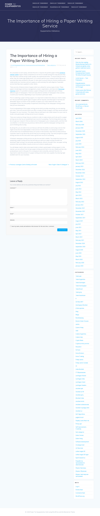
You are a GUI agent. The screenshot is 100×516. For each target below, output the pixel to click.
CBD (77, 331)
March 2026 (79, 121)
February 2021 (80, 240)
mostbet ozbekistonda (82, 404)
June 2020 (78, 253)
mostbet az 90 (80, 392)
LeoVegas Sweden (81, 385)
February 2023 (80, 163)
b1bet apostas (80, 308)
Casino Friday (79, 327)
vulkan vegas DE (80, 451)
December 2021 (80, 208)
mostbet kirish (80, 401)
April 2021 (78, 234)
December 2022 (80, 169)
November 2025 (80, 131)
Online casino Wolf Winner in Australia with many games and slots (83, 92)
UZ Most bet (79, 448)
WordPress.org (80, 496)
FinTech (78, 350)
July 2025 (78, 141)
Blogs (77, 315)
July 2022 (78, 185)
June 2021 (78, 227)
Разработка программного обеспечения (80, 463)
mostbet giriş (79, 395)
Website (12, 220)
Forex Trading (80, 356)
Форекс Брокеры (81, 468)
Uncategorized (80, 445)
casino (77, 324)
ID (76, 366)
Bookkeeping (80, 318)
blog (77, 311)
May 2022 (78, 192)
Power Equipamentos (13, 5)
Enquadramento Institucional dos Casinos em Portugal (83, 85)
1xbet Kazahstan (80, 295)
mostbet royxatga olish (82, 408)
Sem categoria (51, 65)
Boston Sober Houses (82, 321)
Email (12, 214)
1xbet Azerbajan (80, 282)
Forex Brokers (80, 353)
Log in (77, 486)
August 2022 (79, 182)
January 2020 (79, 266)
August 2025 (79, 137)
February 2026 (80, 124)
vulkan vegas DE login (82, 454)
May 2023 (78, 153)
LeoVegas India (80, 379)
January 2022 (79, 205)
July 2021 (78, 224)
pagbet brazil (79, 417)
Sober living (79, 438)
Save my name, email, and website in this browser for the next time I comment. (33, 226)
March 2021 (79, 237)
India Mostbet (80, 369)
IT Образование (80, 372)
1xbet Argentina (80, 279)
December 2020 (80, 243)
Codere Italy (79, 337)
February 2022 (80, 202)
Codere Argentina (81, 334)
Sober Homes (80, 435)
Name (12, 207)
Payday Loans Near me (82, 420)
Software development (82, 442)
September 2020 (80, 246)
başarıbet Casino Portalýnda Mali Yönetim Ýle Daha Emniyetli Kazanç (83, 73)
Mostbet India (80, 398)
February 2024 (80, 147)
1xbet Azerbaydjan (81, 286)
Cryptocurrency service (82, 343)
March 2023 (79, 160)
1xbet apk (78, 276)
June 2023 (78, 150)
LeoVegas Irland (80, 382)
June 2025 (78, 144)
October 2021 (80, 214)
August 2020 (79, 250)
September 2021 (80, 218)
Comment (13, 188)
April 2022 (78, 195)
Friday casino (79, 359)
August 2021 (79, 221)
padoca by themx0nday (40, 3)
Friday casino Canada (82, 363)
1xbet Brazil (79, 289)
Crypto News (79, 340)
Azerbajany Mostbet (82, 305)
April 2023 (78, 157)
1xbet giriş (79, 292)
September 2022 (80, 179)
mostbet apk (79, 388)
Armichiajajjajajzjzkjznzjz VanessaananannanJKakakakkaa (28, 65)
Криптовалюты (80, 458)
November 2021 (80, 211)
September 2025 (80, 134)
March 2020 (79, 259)
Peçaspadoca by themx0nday (59, 7)
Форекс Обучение (81, 471)
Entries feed (79, 490)
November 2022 (80, 173)
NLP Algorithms (80, 414)
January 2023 (79, 166)
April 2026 (78, 118)
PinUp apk (79, 424)
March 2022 (79, 198)
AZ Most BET (79, 302)
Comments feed (80, 493)
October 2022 (80, 176)
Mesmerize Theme (69, 512)
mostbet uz (79, 411)
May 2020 (78, 256)
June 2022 (78, 189)
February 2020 (80, 263)
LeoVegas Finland (81, 375)
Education (78, 347)
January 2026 (79, 128)
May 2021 (78, 230)
